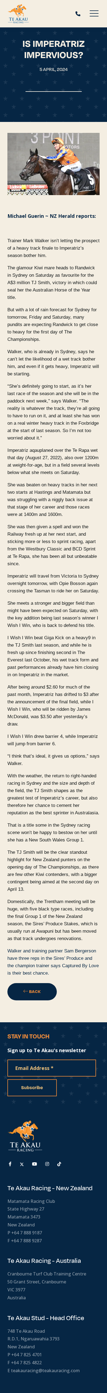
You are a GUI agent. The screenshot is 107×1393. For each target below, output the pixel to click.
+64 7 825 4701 (26, 1355)
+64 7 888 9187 (26, 1233)
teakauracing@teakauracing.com (45, 1371)
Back (34, 992)
